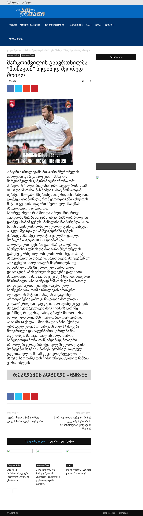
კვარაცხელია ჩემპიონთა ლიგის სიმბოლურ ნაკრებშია (25, 419)
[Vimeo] (122, 2)
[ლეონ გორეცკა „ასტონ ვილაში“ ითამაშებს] (78, 458)
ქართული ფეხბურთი (30, 24)
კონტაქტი (27, 2)
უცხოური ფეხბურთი (54, 24)
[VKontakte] (127, 2)
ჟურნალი (109, 24)
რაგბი (89, 24)
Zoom (69, 465)
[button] (132, 25)
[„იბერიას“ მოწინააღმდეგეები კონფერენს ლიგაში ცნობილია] (20, 458)
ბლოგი (98, 24)
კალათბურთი (76, 24)
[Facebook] (110, 2)
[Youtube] (133, 2)
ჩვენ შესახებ (13, 2)
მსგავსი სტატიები (35, 441)
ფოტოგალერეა (16, 38)
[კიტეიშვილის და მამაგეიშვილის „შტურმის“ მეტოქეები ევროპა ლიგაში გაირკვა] (49, 458)
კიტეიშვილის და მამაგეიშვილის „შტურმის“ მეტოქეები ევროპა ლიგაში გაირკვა (48, 476)
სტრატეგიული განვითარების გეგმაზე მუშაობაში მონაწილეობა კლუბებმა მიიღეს (72, 423)
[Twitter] (116, 2)
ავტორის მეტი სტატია (61, 441)
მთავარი (13, 24)
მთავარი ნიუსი (28, 55)
